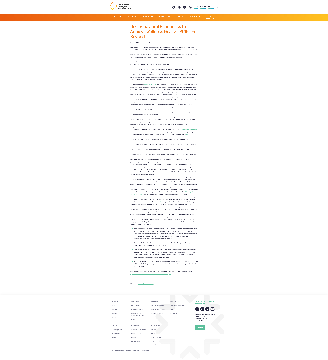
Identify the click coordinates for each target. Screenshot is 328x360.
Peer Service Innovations (158, 306)
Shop (196, 7)
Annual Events (116, 333)
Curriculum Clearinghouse (138, 330)
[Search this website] (218, 7)
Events (114, 326)
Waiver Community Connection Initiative (137, 314)
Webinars (114, 337)
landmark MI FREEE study (149, 127)
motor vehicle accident (150, 84)
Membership (174, 301)
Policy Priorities (135, 306)
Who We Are (116, 301)
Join (171, 309)
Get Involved (155, 326)
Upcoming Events (117, 330)
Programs (154, 301)
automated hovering (160, 202)
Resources (135, 326)
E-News (203, 7)
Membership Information (177, 306)
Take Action (154, 345)
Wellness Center (136, 333)
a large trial (183, 207)
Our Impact (115, 313)
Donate (211, 7)
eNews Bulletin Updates (146, 284)
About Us (115, 306)
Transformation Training (158, 309)
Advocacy (135, 301)
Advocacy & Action (137, 309)
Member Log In (174, 313)
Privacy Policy (146, 350)
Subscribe (153, 330)
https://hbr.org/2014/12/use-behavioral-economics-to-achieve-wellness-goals (150, 274)
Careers (153, 341)
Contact (114, 317)
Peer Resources (135, 341)
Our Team (114, 309)
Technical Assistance (157, 313)
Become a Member (156, 337)
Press (133, 319)
